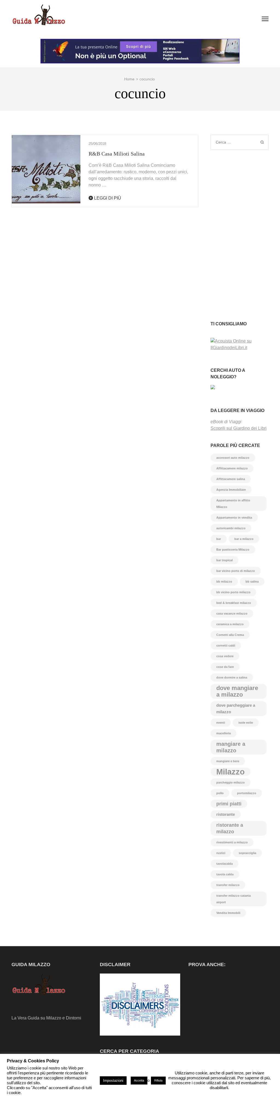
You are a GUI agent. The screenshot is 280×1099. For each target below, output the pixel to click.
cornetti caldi (225, 645)
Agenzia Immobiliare (231, 489)
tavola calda (225, 874)
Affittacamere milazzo (232, 468)
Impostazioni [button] (113, 1080)
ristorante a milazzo (229, 828)
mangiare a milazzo (230, 747)
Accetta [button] (139, 1080)
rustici (220, 853)
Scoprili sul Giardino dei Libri (239, 428)
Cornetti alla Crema (230, 634)
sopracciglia (247, 853)
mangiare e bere (227, 761)
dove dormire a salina (231, 677)
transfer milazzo (228, 885)
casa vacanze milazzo (231, 613)
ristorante (225, 814)
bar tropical (224, 560)
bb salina (252, 581)
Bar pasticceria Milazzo (232, 549)
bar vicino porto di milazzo (235, 570)
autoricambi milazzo (231, 528)
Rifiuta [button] (158, 1080)
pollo (220, 793)
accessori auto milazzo (232, 457)
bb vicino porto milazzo (233, 592)
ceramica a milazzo (230, 624)
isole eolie (245, 722)
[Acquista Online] (240, 347)
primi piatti (228, 803)
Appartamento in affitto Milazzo (233, 503)
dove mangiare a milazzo (237, 691)
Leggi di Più (107, 198)
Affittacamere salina (230, 479)
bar (218, 538)
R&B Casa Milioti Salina (117, 154)
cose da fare (225, 666)
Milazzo (230, 772)
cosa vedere (225, 656)
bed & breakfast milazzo (233, 602)
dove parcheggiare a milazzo (235, 708)
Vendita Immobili (228, 912)
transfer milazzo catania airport (233, 899)
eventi (220, 722)
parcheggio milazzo (230, 782)
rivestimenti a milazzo (232, 842)
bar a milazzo (243, 538)
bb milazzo (224, 581)
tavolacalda (224, 863)
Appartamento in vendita (234, 517)
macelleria (223, 733)
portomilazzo (246, 793)
